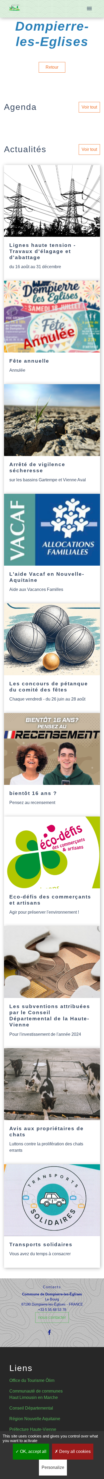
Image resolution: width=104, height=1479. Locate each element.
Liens (21, 1368)
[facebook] (51, 1332)
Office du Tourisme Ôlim (31, 1380)
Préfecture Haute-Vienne (32, 1429)
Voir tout (89, 107)
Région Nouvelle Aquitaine (34, 1418)
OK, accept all (32, 1451)
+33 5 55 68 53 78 (52, 1310)
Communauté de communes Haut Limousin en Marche (36, 1394)
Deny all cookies (74, 1451)
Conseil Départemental (31, 1408)
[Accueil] (14, 9)
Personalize (53, 1467)
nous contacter (52, 1317)
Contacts (52, 1287)
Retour (52, 67)
